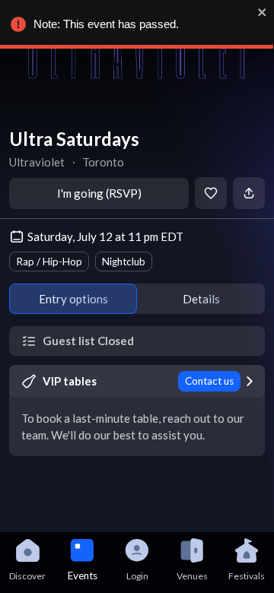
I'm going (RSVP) (99, 193)
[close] (262, 12)
